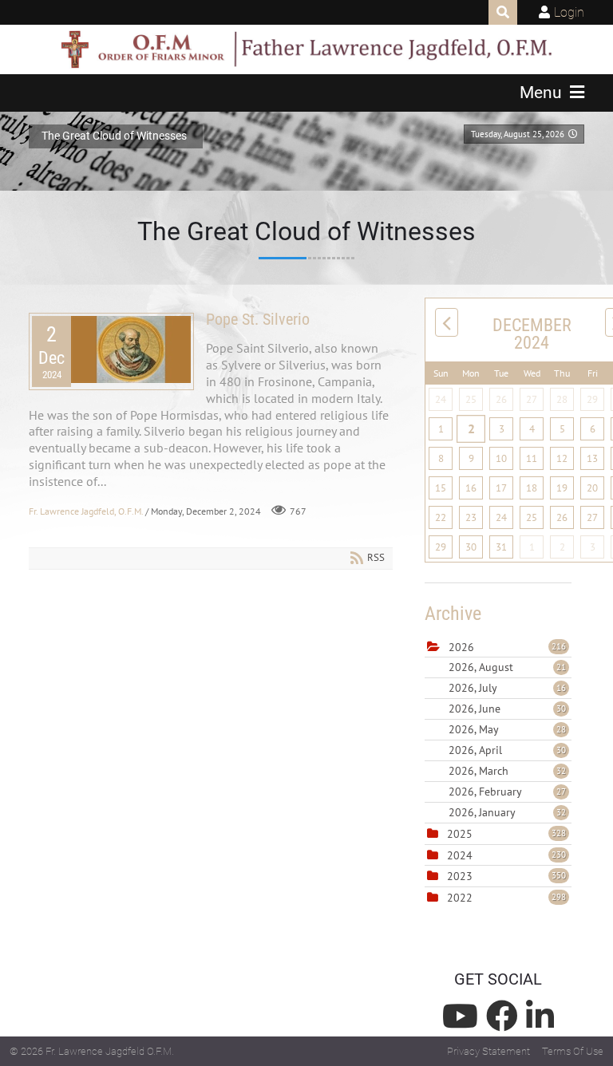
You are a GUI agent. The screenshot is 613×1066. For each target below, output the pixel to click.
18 (531, 488)
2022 (460, 897)
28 (562, 399)
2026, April (507, 750)
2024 (460, 855)
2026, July (507, 688)
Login (569, 12)
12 (562, 458)
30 (471, 547)
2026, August (507, 667)
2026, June (507, 708)
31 (501, 547)
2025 (460, 834)
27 (531, 399)
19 (562, 488)
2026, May (507, 729)
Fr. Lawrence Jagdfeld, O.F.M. (86, 511)
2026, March (507, 771)
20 (592, 488)
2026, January (507, 812)
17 (501, 488)
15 (440, 488)
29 (592, 399)
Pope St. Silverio (258, 319)
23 (471, 517)
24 (440, 399)
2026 (461, 647)
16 (471, 488)
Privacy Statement (488, 1051)
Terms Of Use (572, 1051)
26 (501, 399)
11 (531, 458)
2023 (460, 876)
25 (471, 399)
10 (501, 458)
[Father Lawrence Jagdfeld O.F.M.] (306, 49)
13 (592, 458)
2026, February (507, 791)
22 (440, 517)
